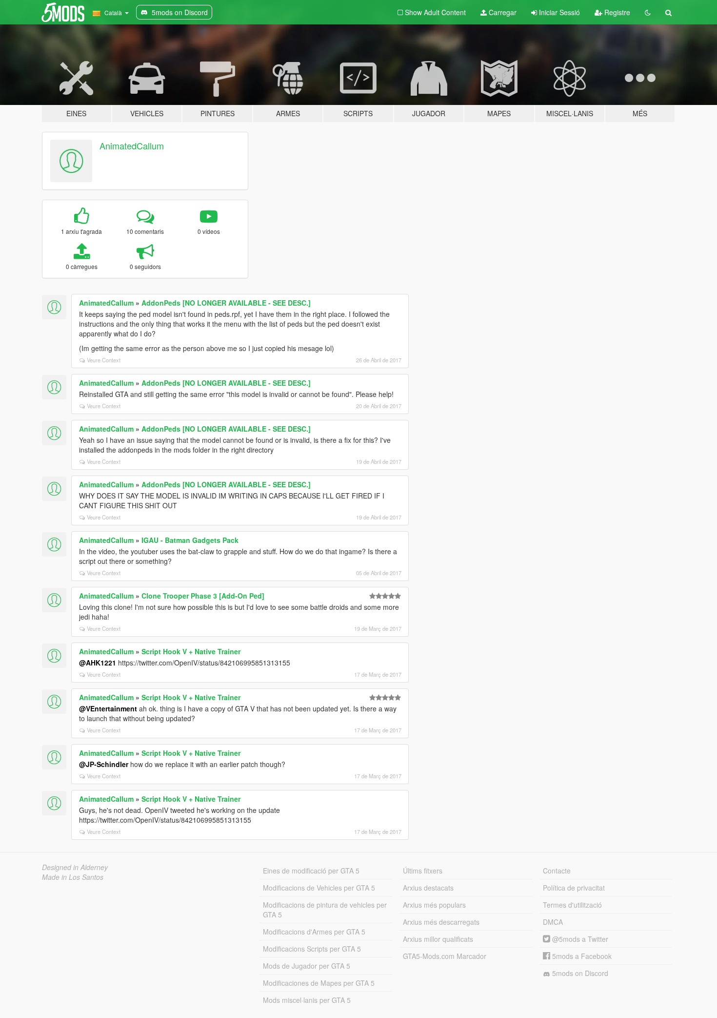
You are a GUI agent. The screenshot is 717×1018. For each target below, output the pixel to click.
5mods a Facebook (581, 956)
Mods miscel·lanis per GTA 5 (307, 1000)
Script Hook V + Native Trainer (190, 651)
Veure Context (103, 360)
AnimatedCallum (132, 145)
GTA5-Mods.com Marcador (444, 956)
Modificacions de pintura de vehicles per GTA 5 (325, 909)
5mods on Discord (579, 973)
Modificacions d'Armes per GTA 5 (314, 931)
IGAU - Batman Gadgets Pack (190, 540)
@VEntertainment (108, 708)
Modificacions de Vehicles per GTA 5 (319, 888)
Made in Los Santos (72, 877)
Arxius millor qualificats (438, 939)
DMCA (553, 922)
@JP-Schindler (103, 764)
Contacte (557, 870)
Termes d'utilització (572, 905)
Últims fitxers (422, 870)
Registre (616, 12)
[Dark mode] (647, 12)
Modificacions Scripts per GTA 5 (312, 949)
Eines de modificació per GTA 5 (311, 870)
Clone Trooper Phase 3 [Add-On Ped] (202, 596)
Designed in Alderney (75, 867)
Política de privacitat (574, 888)
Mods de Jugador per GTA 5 (306, 966)
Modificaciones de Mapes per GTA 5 (319, 983)
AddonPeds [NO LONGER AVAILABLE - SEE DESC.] (226, 303)
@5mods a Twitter (579, 939)
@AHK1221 (97, 662)
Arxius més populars (434, 905)
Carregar (502, 12)
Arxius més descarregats (441, 922)
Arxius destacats (428, 888)
